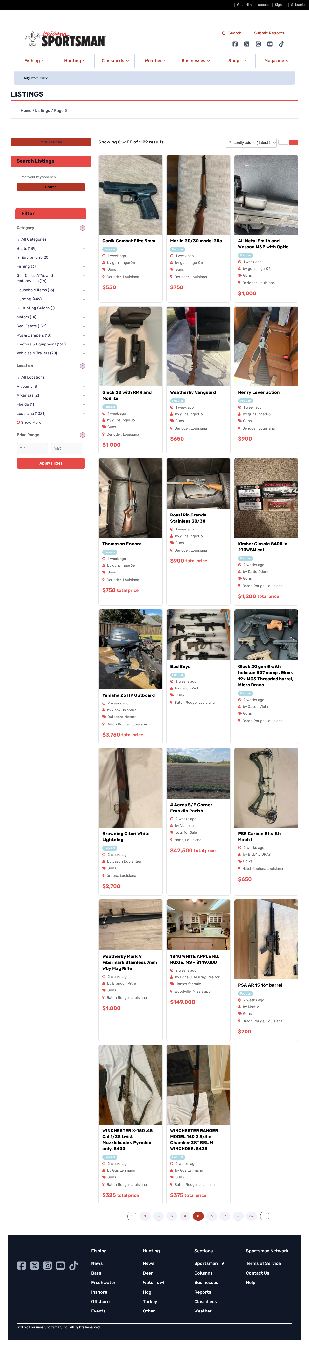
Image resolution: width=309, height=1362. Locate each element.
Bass (96, 1273)
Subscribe (299, 5)
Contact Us (257, 1273)
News (97, 1264)
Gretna (112, 876)
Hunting (29, 299)
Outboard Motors (121, 717)
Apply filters (51, 463)
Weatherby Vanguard (193, 393)
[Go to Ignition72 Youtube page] (270, 44)
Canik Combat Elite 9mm (128, 241)
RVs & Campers (34, 335)
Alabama (27, 387)
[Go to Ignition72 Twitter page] (247, 44)
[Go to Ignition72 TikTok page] (281, 44)
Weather (203, 1311)
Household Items (35, 290)
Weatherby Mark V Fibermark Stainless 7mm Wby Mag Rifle (129, 963)
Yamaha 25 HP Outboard (128, 696)
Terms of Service (263, 1264)
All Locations (33, 378)
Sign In (280, 5)
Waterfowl (153, 1283)
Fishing (26, 267)
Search (235, 33)
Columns (203, 1273)
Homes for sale (188, 984)
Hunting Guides (38, 308)
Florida (25, 405)
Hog (147, 1292)
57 (251, 1216)
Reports (202, 1292)
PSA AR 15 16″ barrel (260, 985)
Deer (148, 1273)
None (179, 840)
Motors (26, 317)
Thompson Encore (122, 544)
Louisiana (131, 277)
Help (250, 1283)
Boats (26, 249)
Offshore (100, 1302)
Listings (42, 111)
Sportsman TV (209, 1264)
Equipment (35, 258)
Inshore (99, 1292)
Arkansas (28, 396)
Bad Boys (180, 667)
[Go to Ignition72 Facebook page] (235, 44)
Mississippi (202, 992)
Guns (111, 270)
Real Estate (31, 326)
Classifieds (205, 1302)
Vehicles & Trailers (37, 353)
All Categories (34, 240)
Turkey (150, 1302)
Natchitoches (253, 869)
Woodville (183, 992)
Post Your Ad (51, 142)
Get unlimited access (253, 5)
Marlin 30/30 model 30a (196, 241)
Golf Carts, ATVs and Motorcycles (35, 278)
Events (98, 1311)
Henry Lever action (259, 393)
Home (26, 111)
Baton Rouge (253, 586)
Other (149, 1311)
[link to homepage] (65, 38)
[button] (34, 61)
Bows (248, 861)
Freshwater (103, 1283)
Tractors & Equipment (41, 344)
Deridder (114, 277)
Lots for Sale (186, 833)
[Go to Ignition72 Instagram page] (258, 44)
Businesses (206, 1283)
